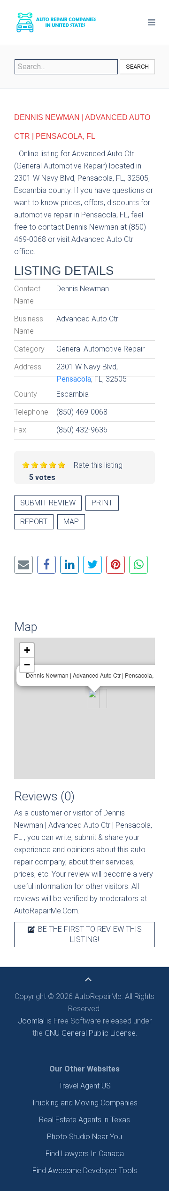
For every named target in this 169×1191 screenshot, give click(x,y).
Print (102, 502)
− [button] (27, 665)
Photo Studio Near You (84, 1136)
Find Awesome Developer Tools (84, 1170)
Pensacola (73, 379)
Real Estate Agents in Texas (84, 1119)
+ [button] (27, 650)
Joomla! (31, 1020)
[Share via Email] (23, 565)
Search (137, 66)
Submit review (48, 502)
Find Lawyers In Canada (85, 1153)
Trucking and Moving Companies (84, 1102)
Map (71, 521)
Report (33, 521)
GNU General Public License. (91, 1033)
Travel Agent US (85, 1085)
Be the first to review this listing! (89, 934)
